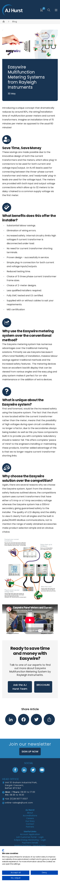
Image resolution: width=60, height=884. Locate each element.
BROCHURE (43, 685)
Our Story (30, 821)
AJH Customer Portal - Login (30, 837)
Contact (30, 824)
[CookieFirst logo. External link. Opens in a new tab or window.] (3, 850)
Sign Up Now (30, 751)
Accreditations (30, 815)
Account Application (30, 834)
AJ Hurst (30, 810)
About (30, 812)
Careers (30, 818)
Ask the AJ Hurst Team (20, 687)
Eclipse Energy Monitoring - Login (30, 839)
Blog (14, 21)
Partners (30, 826)
